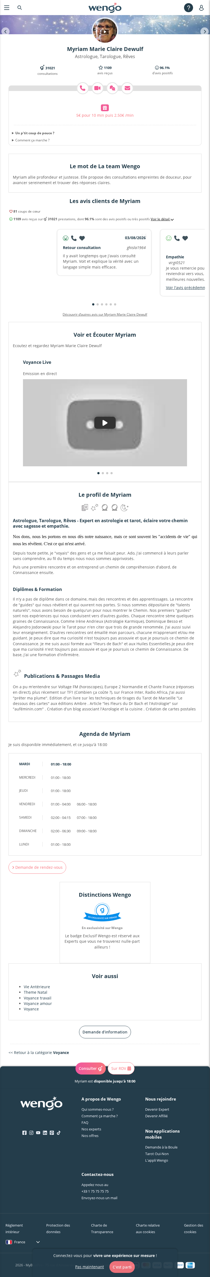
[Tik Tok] (59, 1132)
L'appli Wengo (156, 1160)
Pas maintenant (89, 1266)
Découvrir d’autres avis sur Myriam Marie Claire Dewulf (105, 314)
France (19, 1241)
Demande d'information (105, 1032)
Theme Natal (35, 992)
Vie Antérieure (37, 986)
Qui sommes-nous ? (97, 1109)
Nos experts (91, 1129)
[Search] (19, 7)
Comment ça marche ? (32, 140)
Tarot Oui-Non (157, 1153)
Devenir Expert (157, 1109)
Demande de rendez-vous (38, 867)
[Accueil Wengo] (41, 1104)
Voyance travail (37, 998)
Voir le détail (160, 219)
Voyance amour (38, 1003)
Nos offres (89, 1135)
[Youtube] (38, 1132)
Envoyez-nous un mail (99, 1197)
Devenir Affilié (156, 1115)
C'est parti (122, 1267)
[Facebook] (24, 1132)
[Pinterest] (52, 1132)
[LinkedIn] (45, 1132)
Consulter (88, 1068)
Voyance (31, 1009)
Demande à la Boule (161, 1147)
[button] (93, 304)
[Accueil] (105, 7)
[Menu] (6, 7)
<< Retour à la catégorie (38, 1052)
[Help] (188, 7)
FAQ (84, 1122)
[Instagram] (31, 1132)
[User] (202, 7)
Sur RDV (118, 1068)
